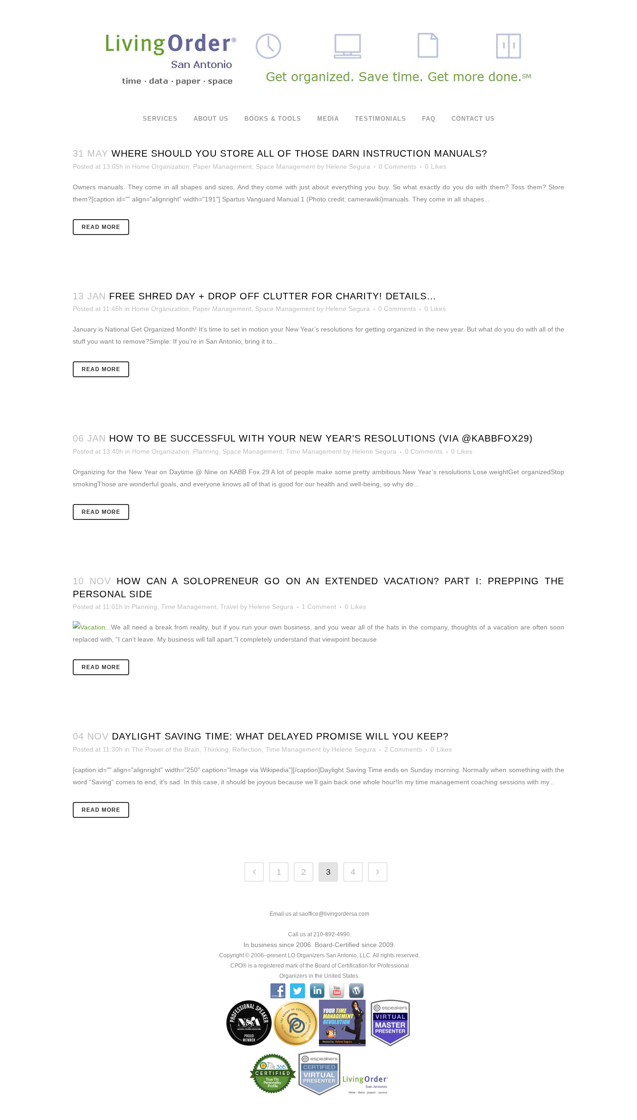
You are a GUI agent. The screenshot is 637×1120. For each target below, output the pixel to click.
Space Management (285, 166)
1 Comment (319, 606)
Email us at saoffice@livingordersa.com (319, 914)
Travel (229, 606)
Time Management (313, 451)
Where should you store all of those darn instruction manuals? (299, 153)
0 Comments (397, 166)
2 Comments (403, 749)
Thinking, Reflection (232, 749)
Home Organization (160, 166)
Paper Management (222, 166)
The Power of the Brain (166, 749)
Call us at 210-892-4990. (319, 934)
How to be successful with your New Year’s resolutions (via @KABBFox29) (321, 438)
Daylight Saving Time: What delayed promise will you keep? (280, 736)
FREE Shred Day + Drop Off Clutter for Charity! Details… (272, 296)
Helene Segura (348, 166)
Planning (206, 451)
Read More (101, 227)
